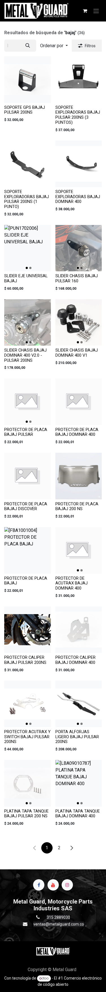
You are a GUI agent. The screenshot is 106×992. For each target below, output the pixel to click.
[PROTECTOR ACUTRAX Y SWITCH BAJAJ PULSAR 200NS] (27, 704)
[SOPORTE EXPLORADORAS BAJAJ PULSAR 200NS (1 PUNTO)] (27, 163)
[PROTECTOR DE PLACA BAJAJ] (27, 550)
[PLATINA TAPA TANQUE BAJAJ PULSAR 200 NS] (27, 783)
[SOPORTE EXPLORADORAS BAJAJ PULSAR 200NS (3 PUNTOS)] (78, 79)
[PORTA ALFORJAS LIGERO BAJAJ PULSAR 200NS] (78, 704)
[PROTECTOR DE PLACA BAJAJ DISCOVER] (27, 476)
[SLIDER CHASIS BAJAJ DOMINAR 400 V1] (78, 322)
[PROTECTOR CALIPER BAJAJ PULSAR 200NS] (27, 630)
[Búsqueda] (27, 46)
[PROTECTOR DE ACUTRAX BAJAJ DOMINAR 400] (78, 550)
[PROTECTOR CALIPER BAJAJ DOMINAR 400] (78, 630)
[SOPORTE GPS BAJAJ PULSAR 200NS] (27, 79)
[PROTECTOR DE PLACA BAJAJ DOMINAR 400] (78, 401)
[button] (54, 46)
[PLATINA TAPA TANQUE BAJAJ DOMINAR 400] (78, 783)
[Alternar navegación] (96, 11)
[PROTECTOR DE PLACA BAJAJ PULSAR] (27, 401)
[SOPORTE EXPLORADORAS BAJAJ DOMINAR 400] (78, 163)
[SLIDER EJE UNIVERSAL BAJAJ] (27, 248)
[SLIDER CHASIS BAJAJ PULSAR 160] (78, 248)
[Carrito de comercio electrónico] (84, 10)
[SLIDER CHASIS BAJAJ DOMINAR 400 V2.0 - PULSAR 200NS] (27, 322)
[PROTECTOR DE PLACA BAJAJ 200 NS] (78, 476)
